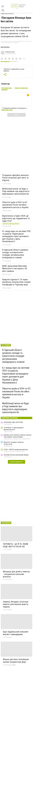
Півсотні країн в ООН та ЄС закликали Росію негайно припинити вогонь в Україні (15, 205)
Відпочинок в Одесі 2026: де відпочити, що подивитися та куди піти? (16, 218)
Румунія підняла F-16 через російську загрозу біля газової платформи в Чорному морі (16, 282)
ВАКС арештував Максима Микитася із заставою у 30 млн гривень (14, 268)
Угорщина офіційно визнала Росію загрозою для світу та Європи (15, 178)
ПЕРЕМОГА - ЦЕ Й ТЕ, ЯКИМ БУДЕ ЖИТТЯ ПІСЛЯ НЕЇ (15, 545)
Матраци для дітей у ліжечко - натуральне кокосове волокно (16, 574)
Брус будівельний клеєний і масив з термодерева (16, 633)
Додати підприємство (16, 462)
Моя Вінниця (5, 47)
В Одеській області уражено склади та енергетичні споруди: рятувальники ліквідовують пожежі (15, 254)
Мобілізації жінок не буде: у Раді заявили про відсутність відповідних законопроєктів (15, 191)
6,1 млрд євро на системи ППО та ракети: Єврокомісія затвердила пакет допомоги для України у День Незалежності (16, 236)
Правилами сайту (7, 110)
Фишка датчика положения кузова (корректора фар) (16, 660)
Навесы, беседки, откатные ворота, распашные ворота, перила (15, 604)
